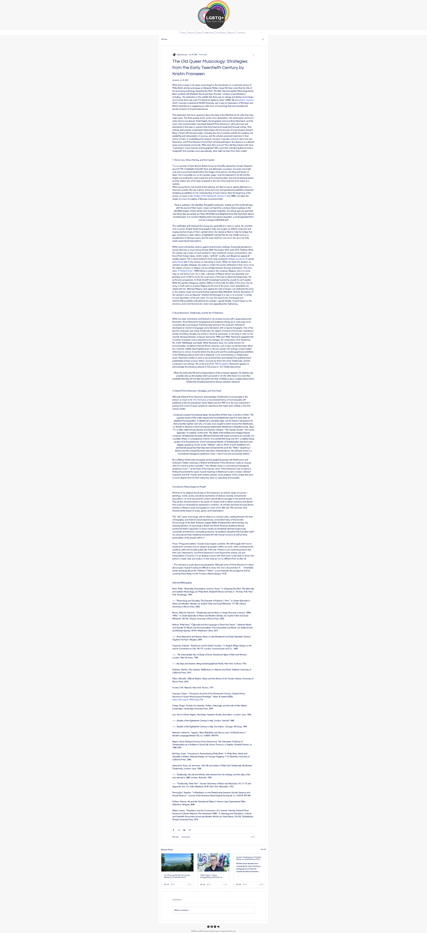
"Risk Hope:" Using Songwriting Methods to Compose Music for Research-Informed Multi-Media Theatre (212, 876)
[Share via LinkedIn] (184, 830)
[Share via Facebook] (173, 830)
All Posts (164, 39)
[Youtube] (218, 927)
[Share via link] (190, 830)
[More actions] (253, 54)
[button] (199, 32)
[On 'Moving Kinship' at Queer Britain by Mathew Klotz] (177, 862)
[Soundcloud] (215, 927)
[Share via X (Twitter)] (179, 830)
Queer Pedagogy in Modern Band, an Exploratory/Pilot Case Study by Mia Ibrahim (249, 858)
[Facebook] (212, 927)
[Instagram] (208, 927)
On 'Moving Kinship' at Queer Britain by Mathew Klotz (177, 876)
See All (263, 849)
